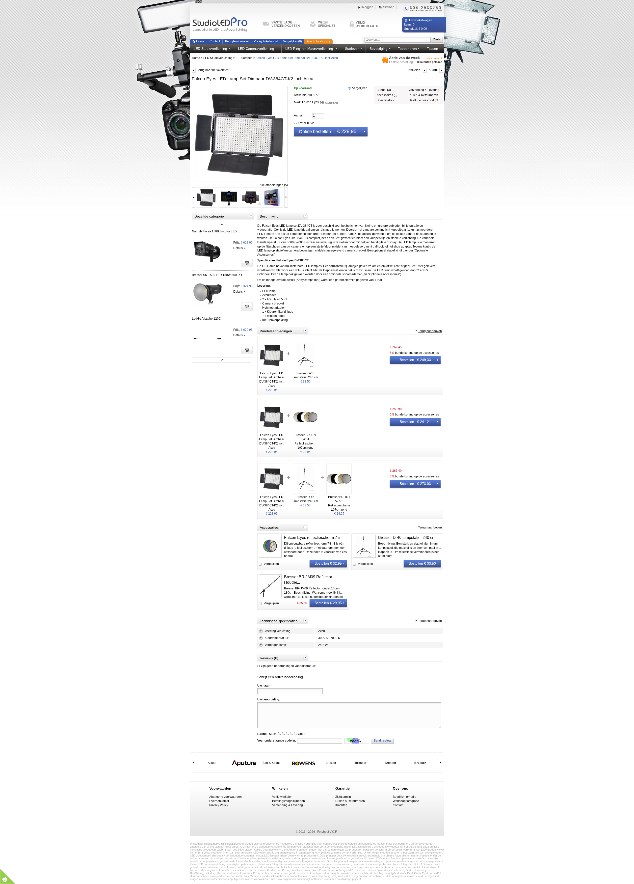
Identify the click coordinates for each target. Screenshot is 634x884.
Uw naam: (264, 685)
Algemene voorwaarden (225, 797)
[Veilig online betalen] (366, 24)
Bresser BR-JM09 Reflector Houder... (308, 579)
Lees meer (432, 58)
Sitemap (388, 7)
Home (200, 41)
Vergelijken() (292, 41)
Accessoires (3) (387, 95)
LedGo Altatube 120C (206, 318)
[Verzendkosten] (283, 24)
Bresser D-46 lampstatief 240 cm (406, 537)
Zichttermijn (343, 797)
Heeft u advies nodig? (423, 100)
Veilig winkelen (282, 797)
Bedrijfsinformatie (237, 41)
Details (238, 248)
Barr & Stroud (272, 763)
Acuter (212, 763)
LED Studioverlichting (218, 58)
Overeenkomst (219, 801)
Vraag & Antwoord (266, 41)
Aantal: (298, 115)
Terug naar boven (430, 331)
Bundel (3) (384, 90)
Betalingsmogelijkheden (288, 801)
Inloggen (367, 7)
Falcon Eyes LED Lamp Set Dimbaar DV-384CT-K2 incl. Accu (297, 58)
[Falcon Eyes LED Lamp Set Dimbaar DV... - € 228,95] (206, 207)
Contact (215, 41)
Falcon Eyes (310, 102)
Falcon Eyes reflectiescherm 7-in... (314, 537)
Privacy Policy (218, 805)
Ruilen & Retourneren (423, 95)
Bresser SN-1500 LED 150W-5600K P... (218, 275)
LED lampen (244, 58)
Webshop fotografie (406, 801)
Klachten (341, 805)
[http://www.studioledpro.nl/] (224, 24)
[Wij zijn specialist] (327, 24)
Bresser (331, 763)
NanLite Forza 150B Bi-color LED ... (216, 231)
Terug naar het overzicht (213, 70)
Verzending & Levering (424, 90)
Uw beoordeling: (268, 699)
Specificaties (385, 100)
